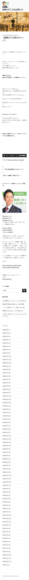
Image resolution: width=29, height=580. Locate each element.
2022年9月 (5, 485)
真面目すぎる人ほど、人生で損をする (12, 310)
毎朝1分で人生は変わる (12, 9)
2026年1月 (5, 353)
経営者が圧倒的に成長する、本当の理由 (13, 304)
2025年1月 (5, 392)
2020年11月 (5, 558)
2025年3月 (5, 386)
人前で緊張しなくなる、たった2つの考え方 (14, 300)
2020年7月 (5, 565)
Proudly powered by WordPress (10, 576)
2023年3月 (5, 465)
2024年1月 (5, 432)
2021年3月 (5, 545)
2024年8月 (5, 409)
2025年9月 (5, 366)
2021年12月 (5, 515)
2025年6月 (5, 376)
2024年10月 (5, 402)
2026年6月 (5, 336)
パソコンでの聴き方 (7, 232)
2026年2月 (5, 349)
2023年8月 (5, 449)
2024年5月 (5, 419)
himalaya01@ (15, 35)
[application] (14, 155)
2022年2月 (5, 508)
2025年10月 (5, 363)
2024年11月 (5, 399)
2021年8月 (5, 528)
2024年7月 (5, 412)
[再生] (4, 155)
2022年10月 (5, 482)
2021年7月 (5, 531)
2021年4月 (5, 541)
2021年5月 (5, 538)
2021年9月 (5, 525)
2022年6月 (5, 495)
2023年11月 (5, 439)
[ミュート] (20, 155)
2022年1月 (5, 511)
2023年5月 (5, 459)
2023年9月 (5, 445)
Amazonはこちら (7, 220)
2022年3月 (5, 505)
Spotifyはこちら (7, 218)
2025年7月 (5, 373)
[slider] (23, 155)
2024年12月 (5, 396)
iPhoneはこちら (7, 216)
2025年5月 (5, 379)
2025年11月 (5, 359)
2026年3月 (5, 346)
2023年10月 (5, 442)
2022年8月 (5, 488)
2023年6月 (5, 455)
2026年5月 (5, 339)
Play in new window (12, 160)
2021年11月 (5, 518)
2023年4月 (5, 462)
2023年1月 (5, 472)
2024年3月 (5, 425)
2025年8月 (5, 369)
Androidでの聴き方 (7, 230)
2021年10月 (5, 521)
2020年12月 (5, 555)
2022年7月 (5, 492)
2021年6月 (5, 535)
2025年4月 (5, 382)
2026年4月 (5, 343)
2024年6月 (5, 416)
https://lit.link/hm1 (7, 279)
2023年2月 (5, 469)
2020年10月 (5, 561)
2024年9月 (5, 406)
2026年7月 (5, 333)
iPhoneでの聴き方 (7, 228)
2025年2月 (5, 389)
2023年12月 (5, 435)
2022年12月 (5, 475)
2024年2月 (5, 429)
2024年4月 (5, 422)
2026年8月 (5, 329)
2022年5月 (5, 498)
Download (21, 160)
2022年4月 (5, 502)
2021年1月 (5, 551)
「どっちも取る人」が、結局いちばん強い (13, 307)
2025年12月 (5, 356)
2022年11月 (5, 478)
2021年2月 (5, 548)
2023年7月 (5, 452)
